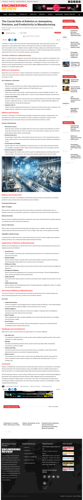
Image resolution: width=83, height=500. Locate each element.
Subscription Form (29, 460)
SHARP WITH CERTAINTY (75, 80)
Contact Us (12, 1)
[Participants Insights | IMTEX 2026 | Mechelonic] (66, 156)
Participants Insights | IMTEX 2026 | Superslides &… (76, 147)
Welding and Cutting (46, 386)
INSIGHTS (42, 14)
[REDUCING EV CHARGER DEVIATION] (66, 110)
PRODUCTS (33, 14)
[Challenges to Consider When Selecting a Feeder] (12, 415)
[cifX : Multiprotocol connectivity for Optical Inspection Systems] (66, 98)
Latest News (57, 32)
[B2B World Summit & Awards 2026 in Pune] (66, 137)
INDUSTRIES (12, 14)
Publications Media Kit (30, 456)
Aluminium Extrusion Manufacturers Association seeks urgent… (72, 34)
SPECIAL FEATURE (69, 14)
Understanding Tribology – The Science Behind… (75, 64)
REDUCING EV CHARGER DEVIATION (75, 110)
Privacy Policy (69, 496)
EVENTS (50, 14)
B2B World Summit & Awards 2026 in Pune (76, 137)
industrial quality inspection (12, 386)
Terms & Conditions (77, 496)
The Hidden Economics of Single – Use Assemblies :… (74, 55)
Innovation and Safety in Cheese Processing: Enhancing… (75, 89)
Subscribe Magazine (32, 1)
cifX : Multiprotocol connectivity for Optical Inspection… (71, 100)
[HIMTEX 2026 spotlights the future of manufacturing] (66, 127)
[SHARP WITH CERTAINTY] (66, 81)
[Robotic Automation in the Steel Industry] (31, 415)
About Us (5, 1)
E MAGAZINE (59, 14)
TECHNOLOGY (23, 14)
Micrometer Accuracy (35, 386)
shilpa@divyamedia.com (52, 462)
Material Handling (24, 386)
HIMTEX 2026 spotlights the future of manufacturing (75, 128)
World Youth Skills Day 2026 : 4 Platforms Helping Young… (75, 45)
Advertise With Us (21, 1)
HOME (5, 14)
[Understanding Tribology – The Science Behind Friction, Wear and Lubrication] (66, 64)
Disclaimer (62, 496)
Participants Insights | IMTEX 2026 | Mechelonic (76, 156)
